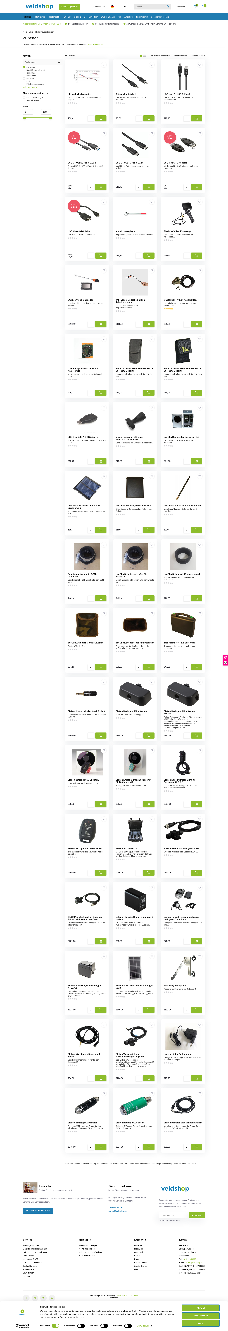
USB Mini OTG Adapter (175, 163)
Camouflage (31, 73)
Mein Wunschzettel (87, 1256)
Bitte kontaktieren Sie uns (38, 1211)
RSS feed (134, 1296)
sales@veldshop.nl (117, 1211)
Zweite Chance (108, 17)
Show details (143, 1326)
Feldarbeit (27, 17)
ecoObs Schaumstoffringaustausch (182, 574)
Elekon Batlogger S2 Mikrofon (83, 780)
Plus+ (126, 1296)
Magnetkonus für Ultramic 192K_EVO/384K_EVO (129, 438)
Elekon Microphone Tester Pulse (85, 848)
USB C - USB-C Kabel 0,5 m (129, 163)
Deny (200, 1323)
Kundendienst (99, 7)
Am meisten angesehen (160, 56)
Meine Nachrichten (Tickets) (91, 1252)
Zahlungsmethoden (31, 1245)
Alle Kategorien (68, 7)
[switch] (81, 1326)
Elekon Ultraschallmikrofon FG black (86, 711)
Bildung (77, 17)
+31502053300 (115, 1208)
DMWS (119, 1296)
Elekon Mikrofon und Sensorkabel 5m (183, 1123)
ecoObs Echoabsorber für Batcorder (135, 643)
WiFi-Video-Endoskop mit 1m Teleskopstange (130, 301)
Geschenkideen (91, 17)
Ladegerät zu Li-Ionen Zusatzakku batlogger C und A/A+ (181, 918)
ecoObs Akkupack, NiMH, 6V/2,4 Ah (133, 505)
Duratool (30, 78)
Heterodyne (32, 100)
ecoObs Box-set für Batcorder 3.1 (181, 437)
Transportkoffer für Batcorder (179, 643)
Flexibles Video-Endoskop (177, 231)
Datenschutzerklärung (32, 1263)
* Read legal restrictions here (169, 1221)
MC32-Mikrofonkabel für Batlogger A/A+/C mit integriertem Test (85, 918)
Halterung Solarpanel (175, 985)
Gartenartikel (54, 17)
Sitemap (26, 1276)
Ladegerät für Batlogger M (177, 1054)
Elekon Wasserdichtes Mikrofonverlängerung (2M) (130, 1055)
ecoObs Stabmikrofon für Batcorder (182, 505)
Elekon (29, 81)
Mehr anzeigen (94, 44)
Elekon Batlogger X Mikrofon (83, 1123)
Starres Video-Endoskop (80, 300)
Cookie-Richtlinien (30, 1266)
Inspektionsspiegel (125, 231)
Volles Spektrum (34, 98)
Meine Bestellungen (87, 1249)
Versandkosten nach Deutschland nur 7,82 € (42, 24)
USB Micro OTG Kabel (79, 231)
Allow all (201, 1308)
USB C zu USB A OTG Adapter (83, 437)
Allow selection (201, 1316)
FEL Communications (35, 84)
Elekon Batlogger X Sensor (130, 1123)
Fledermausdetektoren (44, 32)
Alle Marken (31, 67)
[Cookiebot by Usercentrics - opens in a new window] (22, 1326)
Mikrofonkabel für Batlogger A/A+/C (182, 848)
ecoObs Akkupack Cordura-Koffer (85, 643)
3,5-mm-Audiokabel (126, 94)
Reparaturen (142, 17)
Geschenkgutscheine (160, 17)
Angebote (128, 17)
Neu (119, 17)
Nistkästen (40, 17)
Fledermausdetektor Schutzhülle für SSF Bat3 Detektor (183, 369)
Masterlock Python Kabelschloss (181, 300)
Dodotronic (31, 76)
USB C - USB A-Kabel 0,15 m (82, 163)
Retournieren (28, 1256)
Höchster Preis (199, 56)
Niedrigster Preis (181, 56)
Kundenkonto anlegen (88, 1245)
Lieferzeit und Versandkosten (35, 1252)
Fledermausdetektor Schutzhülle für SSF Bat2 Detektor (135, 369)
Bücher (67, 17)
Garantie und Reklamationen (35, 1249)
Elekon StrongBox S (126, 848)
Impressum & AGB (30, 1259)
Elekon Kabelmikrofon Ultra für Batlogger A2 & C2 (180, 781)
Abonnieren (197, 1215)
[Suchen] (168, 7)
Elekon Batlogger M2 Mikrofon (131, 711)
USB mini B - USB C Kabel (177, 94)
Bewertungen (28, 1273)
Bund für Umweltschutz (36, 70)
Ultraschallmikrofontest (80, 94)
